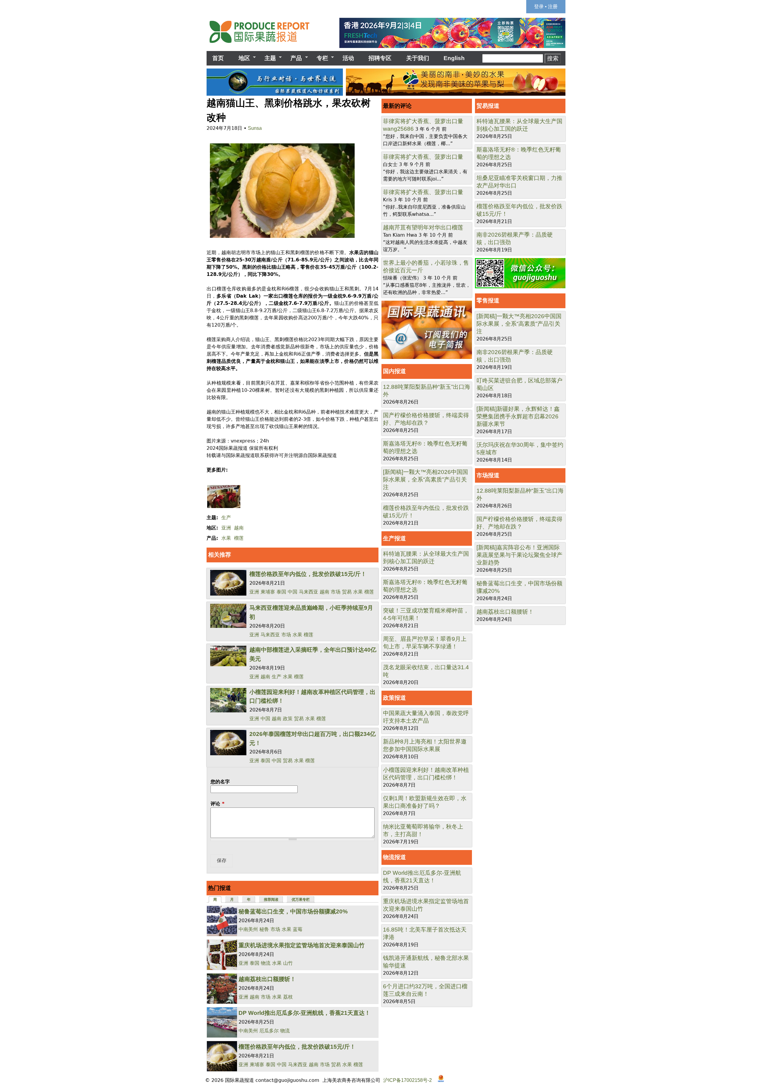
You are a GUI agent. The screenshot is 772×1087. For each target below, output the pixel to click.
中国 (292, 591)
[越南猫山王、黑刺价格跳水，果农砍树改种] (281, 238)
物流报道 (394, 857)
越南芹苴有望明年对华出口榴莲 (423, 227)
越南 (239, 527)
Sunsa (255, 128)
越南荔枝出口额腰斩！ (267, 979)
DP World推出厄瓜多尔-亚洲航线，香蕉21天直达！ (304, 1013)
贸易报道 (487, 106)
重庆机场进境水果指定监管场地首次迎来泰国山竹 (302, 945)
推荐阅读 (271, 899)
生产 (226, 517)
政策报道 (394, 698)
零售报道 (487, 300)
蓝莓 (297, 929)
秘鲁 (264, 929)
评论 (217, 804)
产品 (293, 58)
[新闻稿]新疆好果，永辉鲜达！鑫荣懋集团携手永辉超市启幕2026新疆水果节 (518, 416)
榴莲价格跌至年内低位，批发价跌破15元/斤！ (307, 574)
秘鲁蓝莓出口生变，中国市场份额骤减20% (293, 911)
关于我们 (417, 58)
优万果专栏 (301, 899)
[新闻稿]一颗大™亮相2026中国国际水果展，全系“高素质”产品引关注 (425, 479)
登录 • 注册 (546, 6)
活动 (348, 58)
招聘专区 (380, 58)
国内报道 (394, 371)
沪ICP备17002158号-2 (407, 1080)
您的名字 (220, 782)
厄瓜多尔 (269, 1030)
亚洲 (226, 527)
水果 (226, 538)
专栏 (319, 58)
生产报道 (394, 538)
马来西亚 (308, 591)
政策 (288, 718)
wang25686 (398, 129)
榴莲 (239, 538)
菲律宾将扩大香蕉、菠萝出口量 (423, 121)
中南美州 (248, 929)
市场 (335, 591)
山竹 (288, 963)
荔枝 (288, 996)
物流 (266, 963)
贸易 (347, 591)
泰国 (281, 591)
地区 (241, 58)
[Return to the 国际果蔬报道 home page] (264, 44)
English (454, 58)
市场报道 (487, 475)
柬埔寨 (268, 591)
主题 (267, 58)
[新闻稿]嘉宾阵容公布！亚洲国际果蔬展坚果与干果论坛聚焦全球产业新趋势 (519, 555)
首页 (218, 58)
